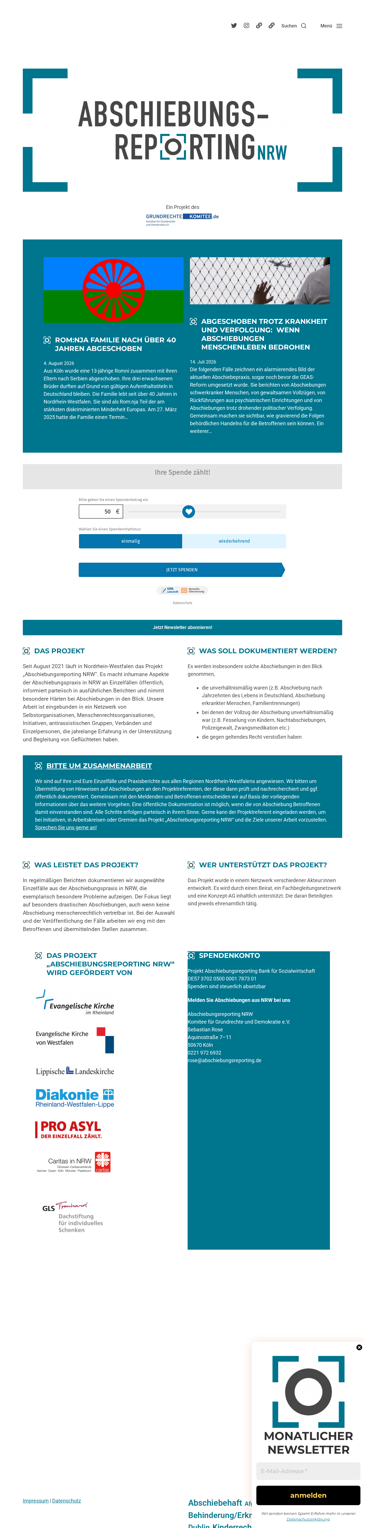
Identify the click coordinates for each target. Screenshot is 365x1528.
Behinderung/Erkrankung (233, 1515)
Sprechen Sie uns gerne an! (66, 827)
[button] (293, 26)
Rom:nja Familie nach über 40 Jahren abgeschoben (115, 344)
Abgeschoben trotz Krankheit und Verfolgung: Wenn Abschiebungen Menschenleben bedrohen (264, 334)
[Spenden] (271, 25)
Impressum (36, 1501)
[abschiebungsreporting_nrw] (246, 25)
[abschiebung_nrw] (234, 25)
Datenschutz (66, 1501)
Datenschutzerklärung (308, 1519)
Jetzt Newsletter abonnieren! (182, 627)
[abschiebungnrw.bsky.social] (259, 25)
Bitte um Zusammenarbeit (99, 766)
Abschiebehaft (215, 1503)
